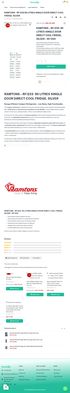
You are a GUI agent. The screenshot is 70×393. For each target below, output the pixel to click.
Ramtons (17, 141)
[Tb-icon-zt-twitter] (10, 384)
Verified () (25, 258)
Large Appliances (33, 7)
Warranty (21, 376)
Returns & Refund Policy (43, 370)
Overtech (59, 138)
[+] (45, 61)
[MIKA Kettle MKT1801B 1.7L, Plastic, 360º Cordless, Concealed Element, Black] (55, 275)
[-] (38, 61)
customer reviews (17, 18)
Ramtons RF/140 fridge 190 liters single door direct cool (26, 339)
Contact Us (22, 373)
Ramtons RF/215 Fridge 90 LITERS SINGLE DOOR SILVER (26, 346)
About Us (21, 370)
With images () (12, 258)
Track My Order (58, 376)
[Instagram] (6, 384)
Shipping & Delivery (24, 379)
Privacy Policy (40, 373)
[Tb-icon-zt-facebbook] (2, 384)
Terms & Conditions (41, 376)
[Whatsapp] (65, 388)
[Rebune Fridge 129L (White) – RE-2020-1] (9, 273)
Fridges (42, 7)
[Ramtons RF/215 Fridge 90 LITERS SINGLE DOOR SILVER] (6, 347)
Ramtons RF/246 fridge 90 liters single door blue (24, 333)
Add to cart (51, 66)
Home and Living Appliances (17, 7)
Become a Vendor (41, 379)
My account (57, 370)
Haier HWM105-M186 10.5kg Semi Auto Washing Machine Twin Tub (34, 283)
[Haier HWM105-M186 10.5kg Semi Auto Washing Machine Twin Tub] (35, 275)
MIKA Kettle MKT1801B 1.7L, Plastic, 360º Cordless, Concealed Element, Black (55, 283)
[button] (30, 24)
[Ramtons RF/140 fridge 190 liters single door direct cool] (6, 341)
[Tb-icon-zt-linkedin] (14, 384)
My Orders (56, 373)
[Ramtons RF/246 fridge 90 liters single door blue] (6, 334)
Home (6, 7)
